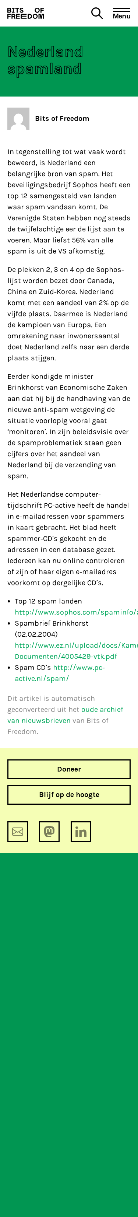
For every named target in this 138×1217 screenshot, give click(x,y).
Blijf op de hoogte (69, 794)
